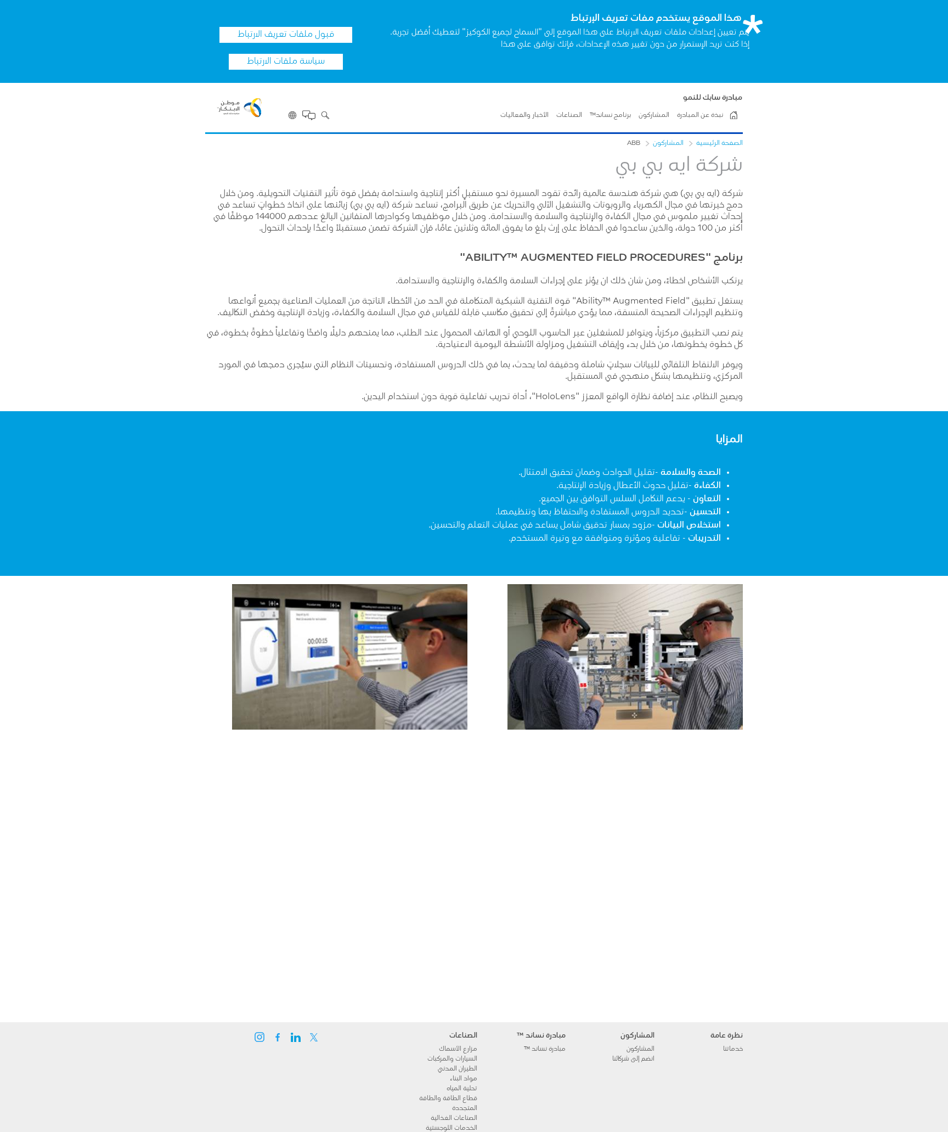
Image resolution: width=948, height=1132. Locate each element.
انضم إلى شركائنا (633, 1059)
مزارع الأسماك (458, 1049)
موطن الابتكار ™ (733, 115)
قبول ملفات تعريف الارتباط (286, 34)
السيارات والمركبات (452, 1059)
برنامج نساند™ (610, 115)
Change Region (292, 115)
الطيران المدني (457, 1069)
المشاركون (654, 115)
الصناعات (569, 115)
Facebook (278, 1037)
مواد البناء (463, 1078)
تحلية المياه (462, 1088)
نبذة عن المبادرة (700, 115)
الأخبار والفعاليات (524, 115)
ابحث (325, 115)
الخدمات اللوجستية (451, 1128)
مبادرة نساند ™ (545, 1049)
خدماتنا (733, 1049)
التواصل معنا (309, 115)
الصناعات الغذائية (454, 1118)
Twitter (314, 1037)
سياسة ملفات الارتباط (286, 61)
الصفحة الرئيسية (719, 143)
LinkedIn (296, 1037)
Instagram (259, 1037)
